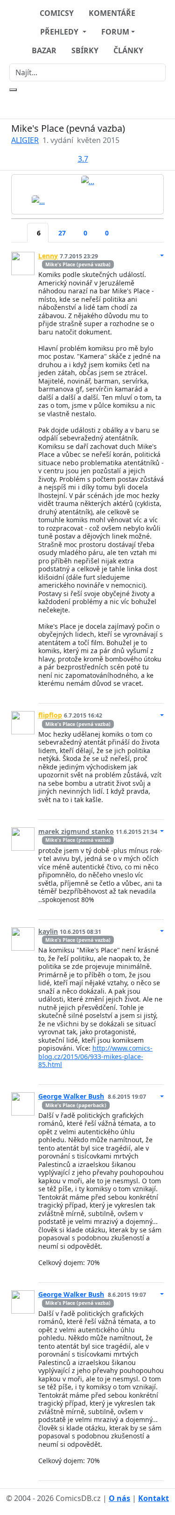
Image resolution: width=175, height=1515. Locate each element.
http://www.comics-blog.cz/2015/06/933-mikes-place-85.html (95, 1056)
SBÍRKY (84, 50)
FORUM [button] (115, 32)
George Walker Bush (71, 1096)
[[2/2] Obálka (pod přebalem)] (38, 200)
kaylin (48, 931)
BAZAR (44, 50)
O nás (119, 1498)
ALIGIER (25, 140)
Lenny (48, 255)
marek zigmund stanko (76, 831)
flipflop (50, 715)
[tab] (19, 227)
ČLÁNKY (128, 50)
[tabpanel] (87, 862)
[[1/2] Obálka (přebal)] (87, 181)
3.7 (83, 159)
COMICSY (57, 13)
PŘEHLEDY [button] (60, 32)
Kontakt (153, 1498)
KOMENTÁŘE (112, 13)
